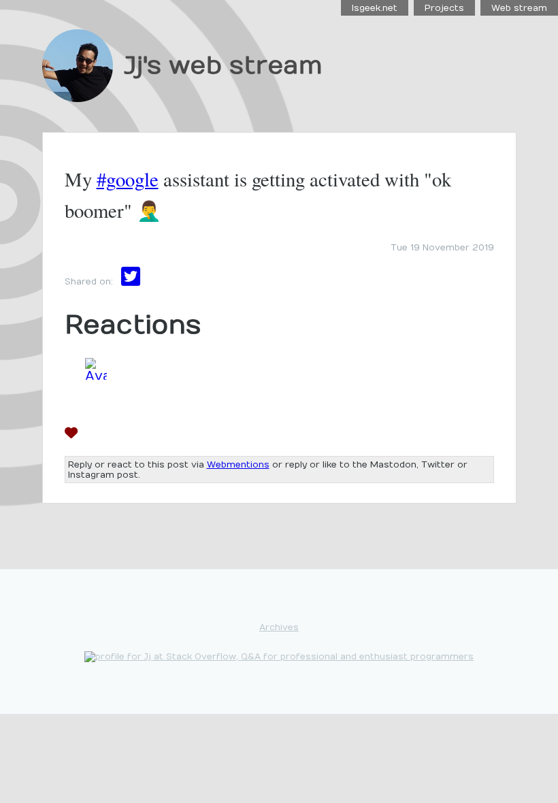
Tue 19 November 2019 (442, 247)
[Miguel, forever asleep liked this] (96, 436)
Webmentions (238, 464)
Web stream (519, 8)
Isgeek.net (374, 8)
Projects (444, 8)
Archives (279, 627)
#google (128, 179)
